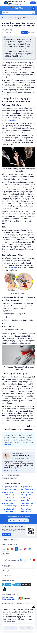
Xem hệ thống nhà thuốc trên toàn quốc (18, 516)
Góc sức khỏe (8, 18)
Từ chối (10, 628)
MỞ (33, 3)
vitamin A (11, 268)
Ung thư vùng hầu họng (9, 478)
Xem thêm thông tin (9, 470)
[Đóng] (2, 3)
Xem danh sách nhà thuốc (18, 520)
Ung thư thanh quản (14, 475)
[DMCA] (22, 585)
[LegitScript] (11, 589)
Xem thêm (7, 445)
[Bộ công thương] (6, 585)
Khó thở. (7, 323)
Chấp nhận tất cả (26, 628)
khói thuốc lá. (12, 120)
